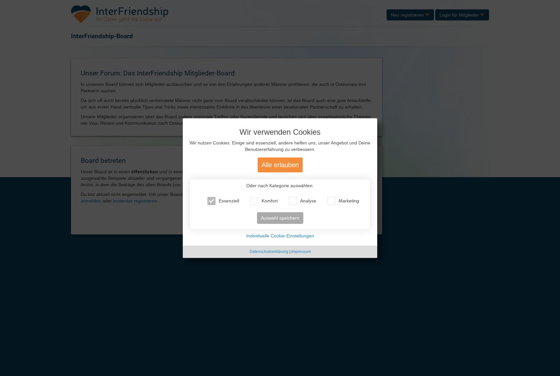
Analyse (308, 200)
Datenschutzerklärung (269, 251)
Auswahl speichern (280, 218)
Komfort (270, 200)
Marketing (349, 200)
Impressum (301, 251)
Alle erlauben (280, 164)
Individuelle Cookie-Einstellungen (280, 235)
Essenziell (229, 200)
